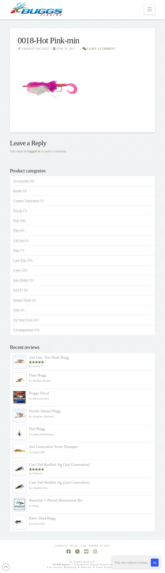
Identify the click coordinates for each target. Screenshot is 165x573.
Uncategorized (23, 330)
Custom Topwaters (26, 201)
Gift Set (18, 240)
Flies (16, 230)
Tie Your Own (22, 320)
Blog (74, 546)
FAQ (83, 546)
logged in (34, 151)
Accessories (21, 181)
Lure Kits (19, 260)
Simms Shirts (22, 300)
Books (17, 191)
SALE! (18, 290)
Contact (61, 546)
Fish (16, 220)
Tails (16, 310)
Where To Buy (99, 546)
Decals (17, 210)
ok (154, 562)
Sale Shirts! (21, 280)
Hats (16, 250)
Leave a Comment (100, 48)
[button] (149, 9)
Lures (17, 270)
